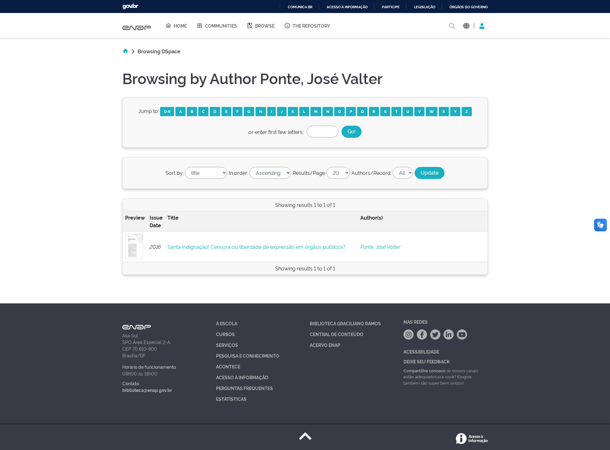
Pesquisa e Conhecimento (247, 356)
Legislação (424, 7)
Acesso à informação (347, 7)
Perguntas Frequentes (244, 388)
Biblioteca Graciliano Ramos (345, 323)
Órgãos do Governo (469, 7)
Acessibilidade (421, 351)
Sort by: (175, 172)
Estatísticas (231, 399)
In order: (238, 172)
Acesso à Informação (242, 377)
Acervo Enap (325, 345)
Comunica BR (300, 7)
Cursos (225, 334)
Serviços (227, 345)
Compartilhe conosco (424, 370)
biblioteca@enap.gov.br (147, 390)
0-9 (167, 111)
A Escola (226, 323)
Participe (391, 7)
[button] (466, 25)
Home (180, 26)
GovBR (130, 6)
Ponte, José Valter (380, 246)
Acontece (228, 366)
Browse (264, 26)
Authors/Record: (371, 172)
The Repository (311, 26)
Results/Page (309, 172)
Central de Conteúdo (336, 334)
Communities (221, 26)
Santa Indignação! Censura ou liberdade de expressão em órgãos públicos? (256, 246)
